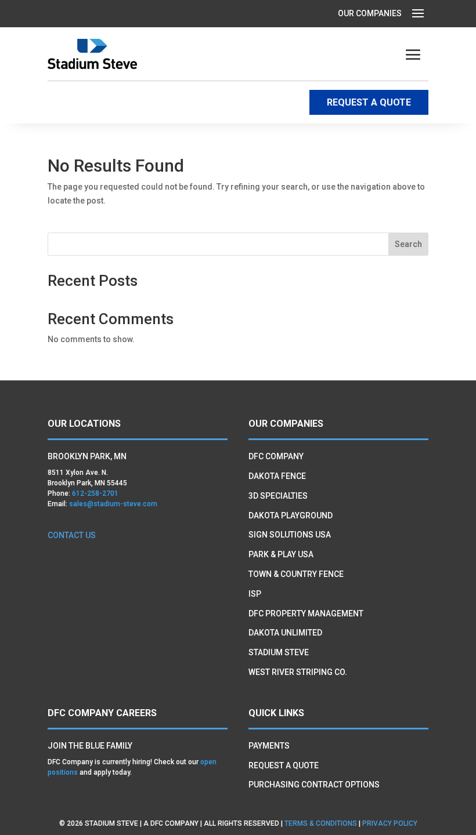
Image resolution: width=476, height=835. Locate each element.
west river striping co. (297, 672)
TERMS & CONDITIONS (320, 823)
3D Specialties (278, 495)
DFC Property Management (305, 613)
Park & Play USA (280, 554)
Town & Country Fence (296, 574)
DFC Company (276, 456)
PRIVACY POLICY (389, 823)
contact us (72, 535)
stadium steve (278, 652)
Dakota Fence (277, 476)
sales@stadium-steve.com (113, 504)
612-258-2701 (95, 493)
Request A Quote (283, 765)
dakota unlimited (285, 632)
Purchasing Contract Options (314, 784)
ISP (254, 593)
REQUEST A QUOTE (369, 102)
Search (408, 244)
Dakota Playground (290, 515)
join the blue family (90, 745)
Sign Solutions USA (289, 534)
